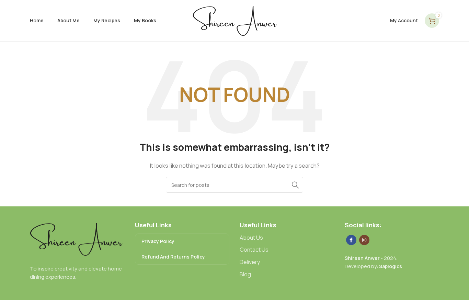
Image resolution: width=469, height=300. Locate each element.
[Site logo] (235, 20)
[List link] (287, 237)
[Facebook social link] (351, 240)
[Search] (295, 185)
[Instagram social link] (364, 240)
